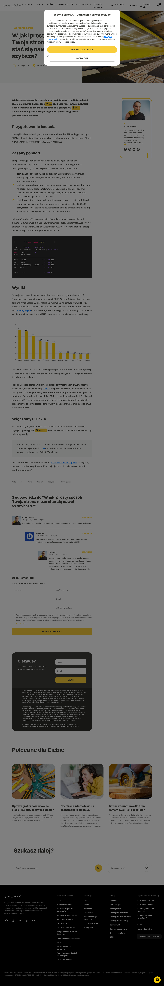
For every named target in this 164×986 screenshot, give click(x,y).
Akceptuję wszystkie (82, 49)
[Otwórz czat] (157, 979)
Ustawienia (82, 58)
